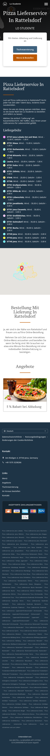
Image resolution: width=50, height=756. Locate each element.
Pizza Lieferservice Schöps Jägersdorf (14, 561)
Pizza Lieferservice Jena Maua (36, 537)
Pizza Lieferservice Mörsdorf (32, 641)
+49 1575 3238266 (13, 462)
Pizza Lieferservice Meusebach (21, 661)
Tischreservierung (10, 487)
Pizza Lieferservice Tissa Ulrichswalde (30, 594)
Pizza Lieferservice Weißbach (37, 644)
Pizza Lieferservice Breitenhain (32, 721)
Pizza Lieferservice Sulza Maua (20, 574)
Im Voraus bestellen (11, 491)
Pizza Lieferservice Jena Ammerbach (15, 544)
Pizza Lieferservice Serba (35, 711)
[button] (46, 4)
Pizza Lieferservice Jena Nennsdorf (35, 541)
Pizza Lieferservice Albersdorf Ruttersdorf (18, 691)
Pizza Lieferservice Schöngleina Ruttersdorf (18, 677)
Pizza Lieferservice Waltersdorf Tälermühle (34, 624)
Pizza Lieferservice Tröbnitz (32, 634)
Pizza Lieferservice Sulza (40, 577)
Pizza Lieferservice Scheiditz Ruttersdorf (15, 687)
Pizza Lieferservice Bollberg (11, 641)
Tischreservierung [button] (25, 49)
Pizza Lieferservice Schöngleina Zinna (31, 681)
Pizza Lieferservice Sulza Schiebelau (19, 577)
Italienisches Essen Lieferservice (26, 724)
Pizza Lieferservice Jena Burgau (36, 534)
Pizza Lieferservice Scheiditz (39, 687)
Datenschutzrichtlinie (12, 437)
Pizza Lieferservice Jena (34, 551)
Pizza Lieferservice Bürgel (16, 711)
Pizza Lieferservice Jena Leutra (12, 541)
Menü (4, 478)
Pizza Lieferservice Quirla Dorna (36, 627)
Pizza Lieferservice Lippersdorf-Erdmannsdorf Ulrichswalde (22, 611)
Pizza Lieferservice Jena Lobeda (12, 531)
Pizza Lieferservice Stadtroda (36, 607)
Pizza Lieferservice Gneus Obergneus (28, 584)
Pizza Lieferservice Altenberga (20, 571)
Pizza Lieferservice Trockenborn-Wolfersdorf (34, 674)
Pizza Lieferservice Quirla (10, 631)
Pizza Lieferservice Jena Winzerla (13, 537)
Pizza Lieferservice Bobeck (19, 664)
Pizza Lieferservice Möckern (11, 634)
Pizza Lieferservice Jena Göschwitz (35, 531)
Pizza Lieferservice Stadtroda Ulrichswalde (29, 597)
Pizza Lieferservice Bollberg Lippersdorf (34, 637)
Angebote (6, 482)
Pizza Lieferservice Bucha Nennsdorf (30, 587)
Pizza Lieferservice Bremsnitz (22, 667)
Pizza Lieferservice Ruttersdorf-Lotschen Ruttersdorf (29, 651)
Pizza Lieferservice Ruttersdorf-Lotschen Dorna (17, 654)
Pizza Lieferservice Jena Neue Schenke (27, 547)
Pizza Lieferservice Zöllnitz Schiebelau (30, 591)
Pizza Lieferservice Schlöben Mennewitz (33, 701)
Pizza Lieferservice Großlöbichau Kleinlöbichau (26, 717)
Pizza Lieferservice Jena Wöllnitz (13, 534)
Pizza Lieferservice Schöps (16, 564)
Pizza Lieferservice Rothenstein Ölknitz (30, 554)
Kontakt (5, 495)
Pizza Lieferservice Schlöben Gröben (14, 704)
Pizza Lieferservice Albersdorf (23, 697)
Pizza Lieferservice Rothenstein (36, 557)
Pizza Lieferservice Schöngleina (37, 684)
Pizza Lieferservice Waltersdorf (13, 627)
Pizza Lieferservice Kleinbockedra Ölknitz (18, 581)
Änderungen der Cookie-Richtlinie (17, 440)
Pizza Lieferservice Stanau (26, 714)
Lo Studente (15, 4)
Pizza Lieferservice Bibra (35, 564)
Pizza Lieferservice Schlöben (19, 707)
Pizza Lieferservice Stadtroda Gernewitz (26, 604)
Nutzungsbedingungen (35, 437)
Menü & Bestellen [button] (25, 57)
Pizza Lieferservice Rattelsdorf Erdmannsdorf (17, 647)
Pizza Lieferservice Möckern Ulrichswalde (33, 631)
